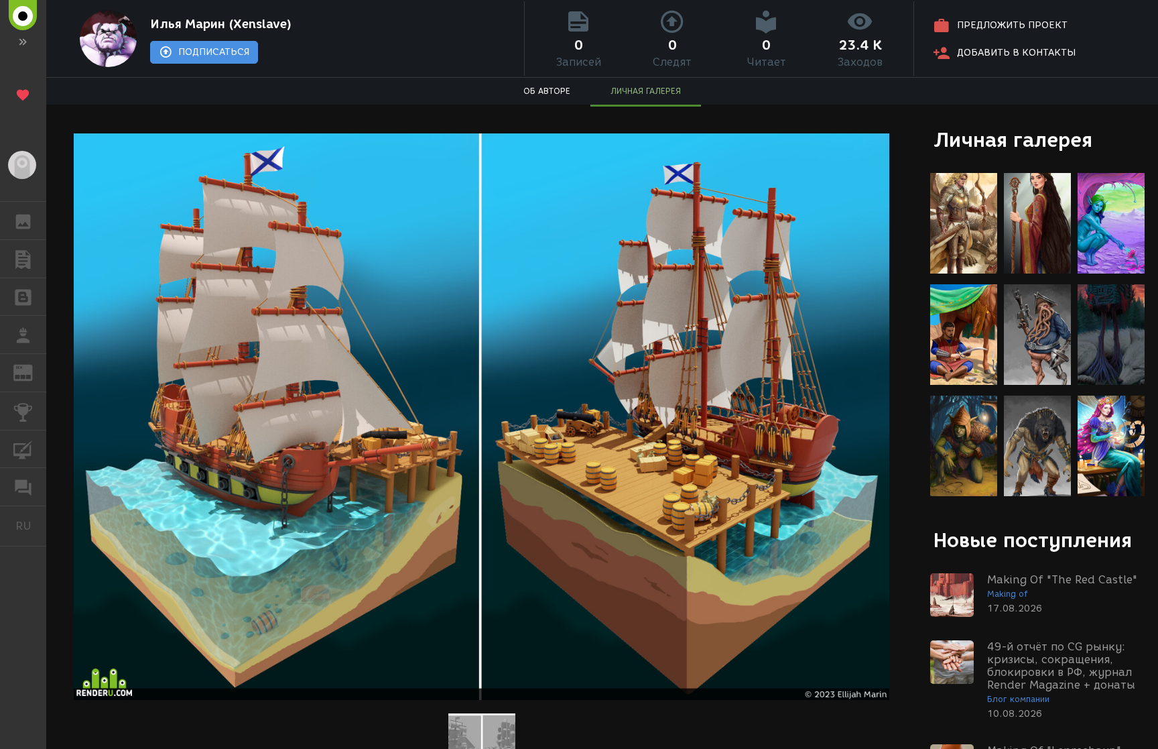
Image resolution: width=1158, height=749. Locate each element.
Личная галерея (1013, 140)
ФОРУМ (23, 487)
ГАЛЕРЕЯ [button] (23, 220)
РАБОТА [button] (23, 334)
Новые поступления (1033, 540)
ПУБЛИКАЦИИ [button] (23, 259)
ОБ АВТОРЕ (546, 91)
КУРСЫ (23, 449)
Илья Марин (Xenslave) (221, 24)
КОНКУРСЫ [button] (23, 411)
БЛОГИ (23, 297)
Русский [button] (30, 525)
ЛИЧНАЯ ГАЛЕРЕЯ (645, 91)
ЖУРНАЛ (31, 371)
